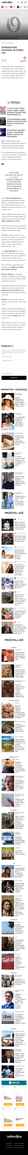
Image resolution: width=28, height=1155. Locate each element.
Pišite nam (8, 1143)
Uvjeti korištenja (19, 1143)
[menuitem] (21, 2)
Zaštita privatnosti (20, 1145)
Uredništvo (9, 1145)
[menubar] (22, 2)
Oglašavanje (9, 1147)
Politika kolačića (19, 1147)
